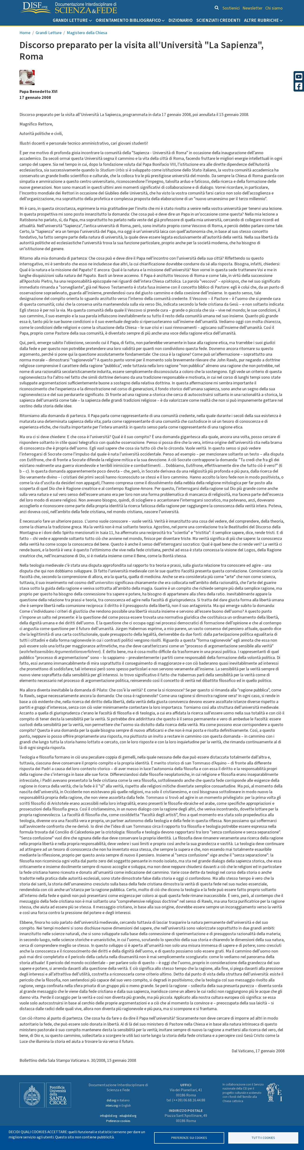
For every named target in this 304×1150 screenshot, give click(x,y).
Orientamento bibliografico (128, 20)
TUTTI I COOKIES (263, 1138)
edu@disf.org (127, 1116)
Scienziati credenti (218, 20)
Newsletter (252, 8)
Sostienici (231, 8)
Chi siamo (274, 8)
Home (24, 33)
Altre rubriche (261, 20)
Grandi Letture (70, 20)
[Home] (68, 8)
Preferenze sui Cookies (189, 1138)
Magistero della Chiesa (87, 33)
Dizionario (180, 20)
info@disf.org (108, 1116)
